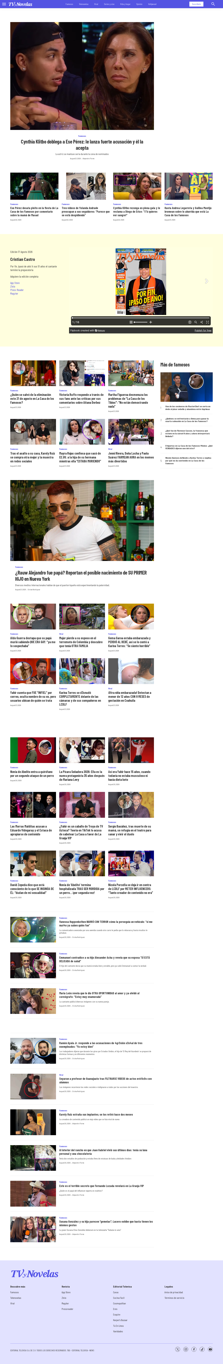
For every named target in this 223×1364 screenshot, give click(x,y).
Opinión (139, 4)
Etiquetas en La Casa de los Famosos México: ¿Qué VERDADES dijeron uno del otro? (189, 447)
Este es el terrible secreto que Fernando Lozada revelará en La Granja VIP (101, 1186)
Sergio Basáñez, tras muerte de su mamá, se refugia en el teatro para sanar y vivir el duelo (129, 830)
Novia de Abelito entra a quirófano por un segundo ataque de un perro (32, 774)
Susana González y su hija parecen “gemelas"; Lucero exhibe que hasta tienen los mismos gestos (106, 1223)
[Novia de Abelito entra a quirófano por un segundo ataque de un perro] (33, 750)
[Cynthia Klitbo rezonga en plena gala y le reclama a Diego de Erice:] (137, 186)
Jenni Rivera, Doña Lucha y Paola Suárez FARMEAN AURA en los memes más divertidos (131, 457)
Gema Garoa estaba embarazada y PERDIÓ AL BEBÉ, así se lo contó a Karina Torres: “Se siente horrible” (129, 642)
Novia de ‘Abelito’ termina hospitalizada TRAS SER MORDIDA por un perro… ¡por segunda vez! (81, 889)
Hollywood (152, 4)
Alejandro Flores (88, 158)
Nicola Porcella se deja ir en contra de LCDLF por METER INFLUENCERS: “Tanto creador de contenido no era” (130, 889)
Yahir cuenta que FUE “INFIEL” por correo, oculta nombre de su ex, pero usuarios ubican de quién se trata (33, 696)
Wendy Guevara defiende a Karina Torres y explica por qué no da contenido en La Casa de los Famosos (188, 461)
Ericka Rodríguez (34, 589)
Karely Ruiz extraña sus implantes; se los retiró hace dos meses (96, 1114)
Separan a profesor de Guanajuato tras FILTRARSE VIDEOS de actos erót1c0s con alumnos (105, 1080)
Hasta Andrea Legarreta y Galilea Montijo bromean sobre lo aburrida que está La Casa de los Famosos (188, 211)
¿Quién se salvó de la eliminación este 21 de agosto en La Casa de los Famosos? (32, 398)
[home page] (20, 4)
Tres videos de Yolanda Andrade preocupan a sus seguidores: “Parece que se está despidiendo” (86, 211)
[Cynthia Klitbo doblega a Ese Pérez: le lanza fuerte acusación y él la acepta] (82, 76)
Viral (96, 4)
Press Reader (17, 290)
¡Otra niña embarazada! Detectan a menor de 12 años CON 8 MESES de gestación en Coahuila (129, 696)
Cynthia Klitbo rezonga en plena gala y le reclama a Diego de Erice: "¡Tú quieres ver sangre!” (136, 211)
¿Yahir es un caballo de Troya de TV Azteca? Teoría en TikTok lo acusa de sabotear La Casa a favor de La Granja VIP (81, 832)
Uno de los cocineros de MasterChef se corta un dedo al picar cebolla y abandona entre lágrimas (187, 407)
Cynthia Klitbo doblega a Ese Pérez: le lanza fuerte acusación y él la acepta (82, 144)
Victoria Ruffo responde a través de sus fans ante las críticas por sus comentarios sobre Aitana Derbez (81, 398)
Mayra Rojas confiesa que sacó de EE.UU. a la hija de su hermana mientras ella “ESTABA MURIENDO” (80, 457)
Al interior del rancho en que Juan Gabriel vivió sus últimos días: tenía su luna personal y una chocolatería (103, 1151)
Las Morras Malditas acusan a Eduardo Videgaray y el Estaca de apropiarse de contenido (31, 830)
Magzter (14, 293)
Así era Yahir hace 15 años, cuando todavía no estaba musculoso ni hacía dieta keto (129, 775)
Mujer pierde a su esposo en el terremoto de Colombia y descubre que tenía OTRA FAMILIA (81, 642)
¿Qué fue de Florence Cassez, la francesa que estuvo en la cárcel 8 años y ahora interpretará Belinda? (187, 433)
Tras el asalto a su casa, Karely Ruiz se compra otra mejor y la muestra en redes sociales (32, 457)
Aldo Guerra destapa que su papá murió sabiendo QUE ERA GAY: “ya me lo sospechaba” (32, 642)
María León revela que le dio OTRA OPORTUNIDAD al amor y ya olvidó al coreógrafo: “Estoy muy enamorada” (99, 995)
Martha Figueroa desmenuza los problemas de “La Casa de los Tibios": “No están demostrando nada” (128, 400)
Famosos (69, 4)
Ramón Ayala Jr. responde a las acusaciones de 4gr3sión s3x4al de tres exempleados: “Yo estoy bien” (100, 1044)
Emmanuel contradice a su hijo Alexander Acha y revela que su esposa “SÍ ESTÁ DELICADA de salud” (104, 959)
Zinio (12, 286)
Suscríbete (196, 4)
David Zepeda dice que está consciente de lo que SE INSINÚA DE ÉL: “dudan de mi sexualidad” (32, 889)
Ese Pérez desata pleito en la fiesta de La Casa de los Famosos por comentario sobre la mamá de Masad (34, 211)
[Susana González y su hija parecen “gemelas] (33, 1229)
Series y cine (109, 4)
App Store (15, 283)
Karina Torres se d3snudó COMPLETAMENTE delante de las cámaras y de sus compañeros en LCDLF (80, 698)
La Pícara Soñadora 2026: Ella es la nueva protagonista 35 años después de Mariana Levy (82, 775)
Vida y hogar (125, 4)
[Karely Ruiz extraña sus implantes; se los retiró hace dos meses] (33, 1122)
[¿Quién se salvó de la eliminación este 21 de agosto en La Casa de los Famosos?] (33, 373)
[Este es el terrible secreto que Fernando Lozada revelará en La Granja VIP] (33, 1194)
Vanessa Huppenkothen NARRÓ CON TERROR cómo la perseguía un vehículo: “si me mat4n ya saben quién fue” (105, 923)
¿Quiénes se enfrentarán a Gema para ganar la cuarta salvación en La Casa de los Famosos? (187, 420)
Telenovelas (83, 4)
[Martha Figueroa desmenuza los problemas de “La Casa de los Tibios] (131, 373)
